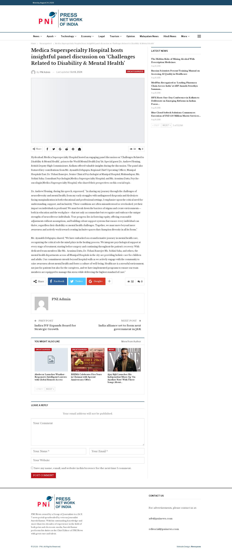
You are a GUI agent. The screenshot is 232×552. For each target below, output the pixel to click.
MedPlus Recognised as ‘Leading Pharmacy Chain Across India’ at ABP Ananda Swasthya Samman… (174, 85)
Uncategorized (135, 71)
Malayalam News (149, 36)
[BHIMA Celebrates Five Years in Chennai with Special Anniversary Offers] (87, 359)
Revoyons (196, 546)
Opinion (130, 36)
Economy (86, 36)
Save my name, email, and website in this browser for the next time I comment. (82, 468)
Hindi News (170, 36)
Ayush (50, 36)
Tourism (114, 36)
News (36, 36)
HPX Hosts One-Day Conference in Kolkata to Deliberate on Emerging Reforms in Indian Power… (175, 100)
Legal (102, 36)
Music (111, 349)
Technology (67, 36)
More (184, 36)
